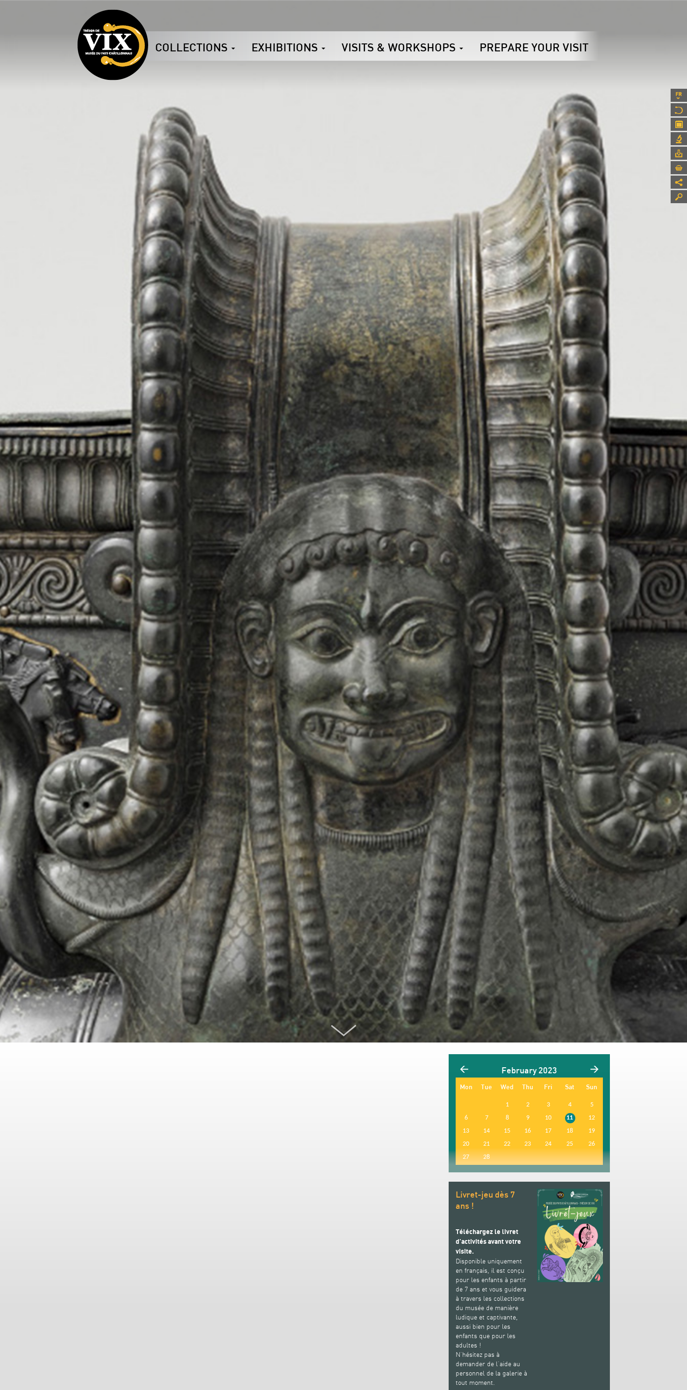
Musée (679, 109)
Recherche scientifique (679, 138)
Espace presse (679, 153)
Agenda (679, 124)
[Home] (112, 44)
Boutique (679, 167)
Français (679, 95)
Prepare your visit (533, 47)
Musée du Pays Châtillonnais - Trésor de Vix (148, 21)
